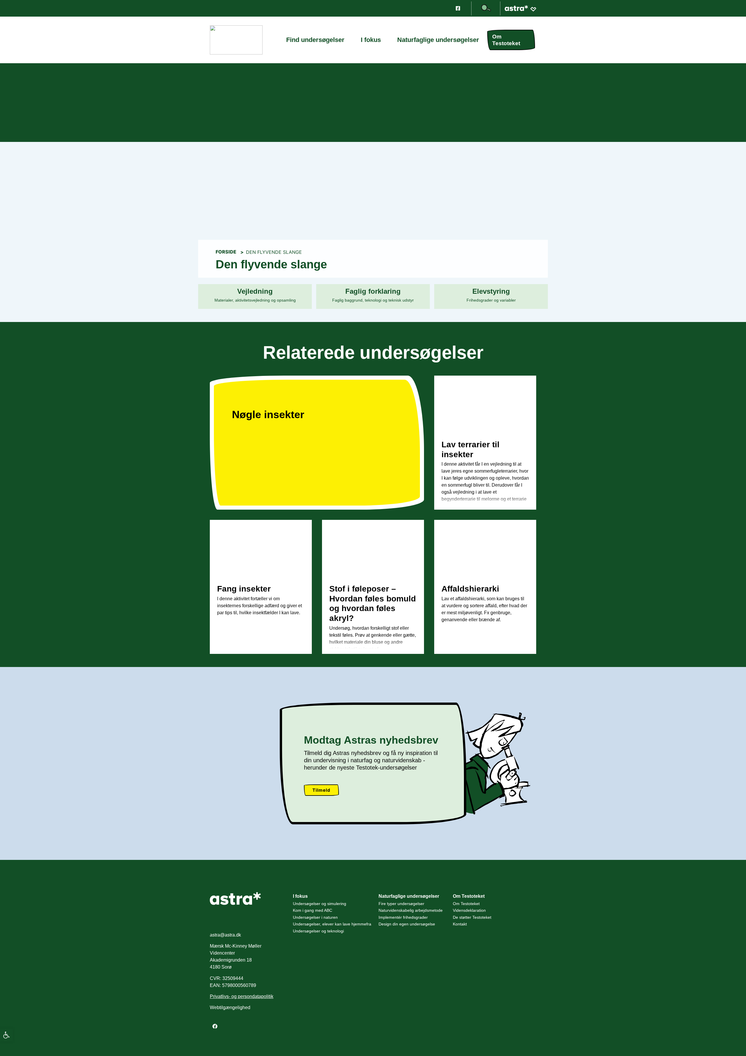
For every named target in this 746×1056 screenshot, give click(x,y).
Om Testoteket (506, 40)
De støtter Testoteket (472, 917)
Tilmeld (321, 790)
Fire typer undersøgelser (401, 903)
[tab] (255, 296)
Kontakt (460, 924)
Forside (226, 252)
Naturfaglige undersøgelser (438, 42)
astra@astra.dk (225, 934)
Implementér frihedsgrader (403, 917)
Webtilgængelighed (230, 1007)
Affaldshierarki (470, 588)
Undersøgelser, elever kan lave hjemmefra (332, 924)
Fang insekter (244, 588)
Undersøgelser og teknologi (318, 931)
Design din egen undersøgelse (407, 924)
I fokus (371, 42)
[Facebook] (215, 1026)
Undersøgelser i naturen (315, 917)
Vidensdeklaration (469, 910)
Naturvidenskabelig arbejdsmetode (411, 910)
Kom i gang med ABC (312, 910)
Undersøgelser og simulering (319, 903)
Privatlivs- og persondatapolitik (241, 996)
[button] (6, 1035)
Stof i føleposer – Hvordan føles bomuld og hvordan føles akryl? (372, 603)
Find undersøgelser (315, 42)
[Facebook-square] (458, 8)
